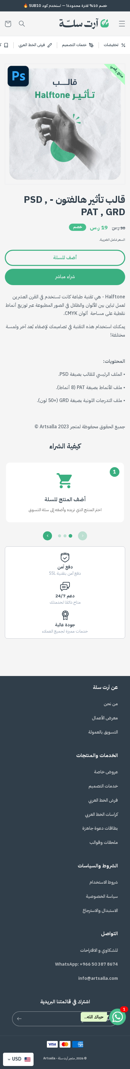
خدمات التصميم (103, 786)
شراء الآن (65, 277)
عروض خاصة (106, 772)
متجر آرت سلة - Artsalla (59, 1058)
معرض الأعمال (105, 718)
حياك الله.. (93, 1017)
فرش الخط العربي (103, 800)
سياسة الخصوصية (102, 896)
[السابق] (82, 535)
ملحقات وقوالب (103, 842)
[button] (122, 24)
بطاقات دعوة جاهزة (100, 828)
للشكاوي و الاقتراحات (99, 950)
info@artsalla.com (98, 978)
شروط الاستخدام (103, 882)
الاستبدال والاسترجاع (100, 910)
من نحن (111, 703)
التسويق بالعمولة (103, 732)
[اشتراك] (19, 1018)
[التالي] (47, 535)
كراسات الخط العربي (101, 814)
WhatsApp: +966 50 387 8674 (86, 964)
